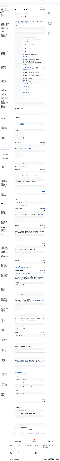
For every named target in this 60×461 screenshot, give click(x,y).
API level (1, 13)
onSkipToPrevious (25, 92)
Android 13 (36, 451)
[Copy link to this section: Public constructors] (23, 108)
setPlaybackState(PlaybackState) (39, 361)
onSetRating (25, 86)
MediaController (21, 148)
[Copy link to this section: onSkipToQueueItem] (22, 407)
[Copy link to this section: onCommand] (20, 120)
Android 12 (36, 452)
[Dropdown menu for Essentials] (11, 1)
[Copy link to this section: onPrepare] (19, 260)
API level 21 (43, 9)
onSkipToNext (25, 89)
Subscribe (51, 459)
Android (19, 456)
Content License (33, 433)
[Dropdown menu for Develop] (21, 1)
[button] (4, 12)
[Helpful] (43, 7)
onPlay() (41, 279)
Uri (27, 61)
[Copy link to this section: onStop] (18, 421)
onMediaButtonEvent (26, 44)
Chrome (22, 456)
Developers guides (45, 448)
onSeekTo (24, 80)
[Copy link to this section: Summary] (19, 25)
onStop (24, 98)
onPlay (24, 51)
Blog (10, 452)
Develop (21, 7)
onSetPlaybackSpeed (26, 83)
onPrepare (24, 64)
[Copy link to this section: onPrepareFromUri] (22, 312)
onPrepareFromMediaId (26, 67)
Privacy (19, 451)
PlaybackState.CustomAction (30, 148)
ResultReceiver (22, 124)
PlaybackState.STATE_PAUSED (19, 267)
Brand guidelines (17, 459)
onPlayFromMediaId (25, 54)
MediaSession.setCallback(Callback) (22, 22)
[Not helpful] (44, 7)
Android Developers (17, 7)
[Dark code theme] (44, 122)
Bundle (34, 54)
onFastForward (25, 41)
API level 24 (43, 260)
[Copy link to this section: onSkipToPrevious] (21, 399)
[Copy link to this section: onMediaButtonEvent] (22, 169)
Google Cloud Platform (30, 456)
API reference (3, 3)
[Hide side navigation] (8, 459)
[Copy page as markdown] (32, 10)
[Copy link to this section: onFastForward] (20, 160)
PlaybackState (42, 360)
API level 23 (43, 243)
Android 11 (36, 453)
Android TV (28, 451)
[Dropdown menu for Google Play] (27, 1)
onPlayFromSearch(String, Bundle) (39, 300)
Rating (28, 86)
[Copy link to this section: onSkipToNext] (20, 390)
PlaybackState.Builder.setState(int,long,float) (23, 361)
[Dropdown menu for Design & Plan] (17, 1)
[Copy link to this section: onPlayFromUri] (20, 243)
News (10, 451)
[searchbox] (5, 6)
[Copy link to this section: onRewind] (19, 332)
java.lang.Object (21, 104)
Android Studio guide (45, 447)
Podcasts (11, 453)
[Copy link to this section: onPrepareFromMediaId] (23, 270)
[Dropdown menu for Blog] (32, 1)
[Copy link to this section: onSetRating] (20, 376)
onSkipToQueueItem (25, 95)
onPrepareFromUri (25, 74)
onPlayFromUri (25, 61)
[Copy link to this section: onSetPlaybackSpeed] (22, 355)
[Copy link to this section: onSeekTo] (19, 341)
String (29, 54)
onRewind (24, 77)
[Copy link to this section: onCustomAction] (21, 142)
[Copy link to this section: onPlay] (18, 199)
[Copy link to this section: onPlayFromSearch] (22, 225)
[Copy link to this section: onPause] (18, 191)
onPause (24, 48)
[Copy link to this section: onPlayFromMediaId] (22, 208)
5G (18, 452)
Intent (30, 44)
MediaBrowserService (26, 56)
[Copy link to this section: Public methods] (22, 117)
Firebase (25, 456)
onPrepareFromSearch (26, 71)
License (13, 459)
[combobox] (41, 0)
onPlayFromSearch (25, 58)
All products (35, 456)
